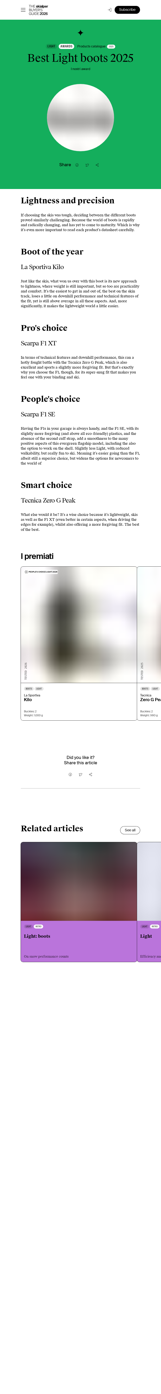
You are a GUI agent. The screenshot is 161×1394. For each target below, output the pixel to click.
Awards (66, 46)
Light (51, 46)
